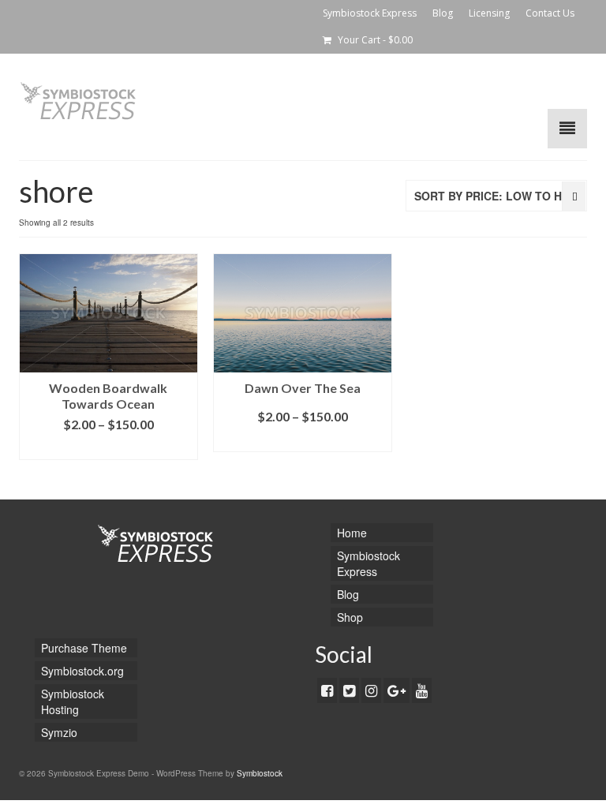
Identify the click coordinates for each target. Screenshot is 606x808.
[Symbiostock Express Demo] (303, 101)
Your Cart (374, 40)
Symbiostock (259, 773)
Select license (108, 447)
